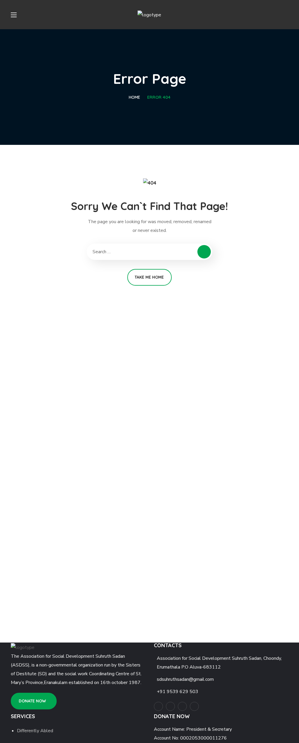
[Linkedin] (194, 706)
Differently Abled (35, 731)
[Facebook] (182, 706)
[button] (34, 701)
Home (134, 97)
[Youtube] (158, 706)
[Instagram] (170, 706)
